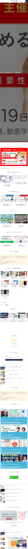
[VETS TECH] (14, 1)
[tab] (4, 365)
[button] (26, 1)
